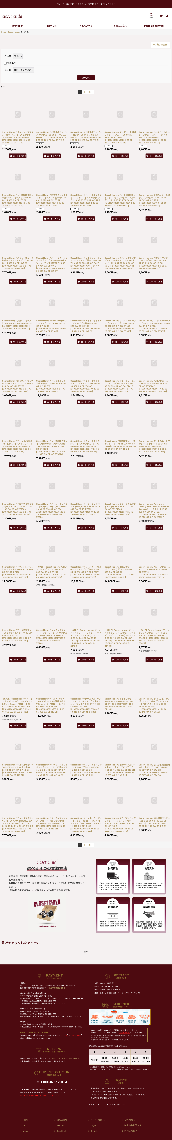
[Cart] (161, 15)
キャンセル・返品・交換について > (65, 1058)
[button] (151, 15)
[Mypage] (167, 15)
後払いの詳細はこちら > (58, 988)
